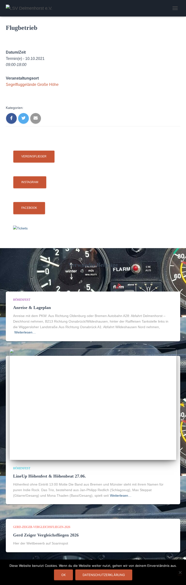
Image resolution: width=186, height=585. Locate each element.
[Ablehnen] (180, 572)
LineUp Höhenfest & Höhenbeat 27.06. (49, 476)
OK (63, 575)
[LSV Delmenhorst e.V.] (31, 8)
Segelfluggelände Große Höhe (32, 84)
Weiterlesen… (25, 332)
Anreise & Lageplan (32, 307)
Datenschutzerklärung (104, 575)
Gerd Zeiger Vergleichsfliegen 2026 (46, 535)
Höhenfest (21, 299)
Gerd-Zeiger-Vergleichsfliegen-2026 (41, 527)
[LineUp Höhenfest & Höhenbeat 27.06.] (93, 404)
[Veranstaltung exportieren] (7, 46)
